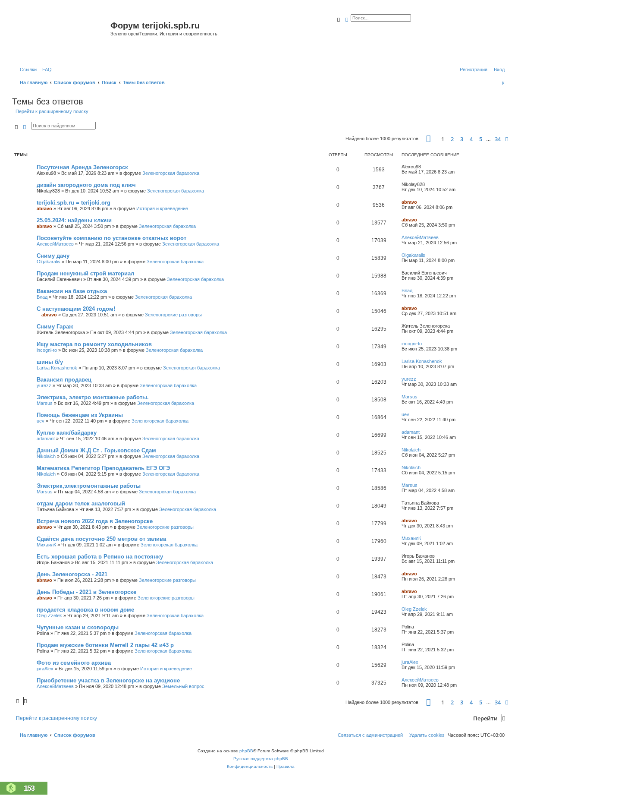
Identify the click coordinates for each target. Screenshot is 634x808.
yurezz (44, 385)
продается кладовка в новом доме (85, 609)
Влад (42, 297)
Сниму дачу (53, 255)
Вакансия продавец (64, 379)
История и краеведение (162, 208)
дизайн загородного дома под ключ (86, 185)
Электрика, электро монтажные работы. (93, 397)
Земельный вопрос (183, 686)
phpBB (246, 750)
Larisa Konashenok (57, 367)
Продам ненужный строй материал (85, 273)
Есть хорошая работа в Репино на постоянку (100, 556)
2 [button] (452, 139)
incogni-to (47, 350)
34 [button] (498, 139)
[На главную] (62, 36)
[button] (428, 138)
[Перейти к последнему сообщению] (424, 166)
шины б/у (50, 362)
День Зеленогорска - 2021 (72, 574)
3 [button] (461, 139)
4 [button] (471, 139)
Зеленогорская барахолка (170, 173)
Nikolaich (46, 456)
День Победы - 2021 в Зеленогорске (86, 592)
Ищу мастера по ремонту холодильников (94, 344)
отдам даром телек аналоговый (81, 503)
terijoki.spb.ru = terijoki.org (73, 202)
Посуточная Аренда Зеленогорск (82, 167)
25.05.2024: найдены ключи (74, 220)
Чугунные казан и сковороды (78, 627)
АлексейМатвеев (55, 243)
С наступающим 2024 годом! (76, 309)
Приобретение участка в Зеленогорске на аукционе (108, 680)
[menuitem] (45, 69)
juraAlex (45, 668)
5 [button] (480, 139)
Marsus (45, 403)
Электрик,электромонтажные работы (89, 486)
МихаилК (46, 544)
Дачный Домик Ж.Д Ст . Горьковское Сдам (96, 450)
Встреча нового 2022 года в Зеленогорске (95, 521)
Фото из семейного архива (74, 663)
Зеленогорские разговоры (173, 314)
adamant (46, 438)
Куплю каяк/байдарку (67, 432)
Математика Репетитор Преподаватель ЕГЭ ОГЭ (103, 468)
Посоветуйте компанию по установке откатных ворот (111, 238)
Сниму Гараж (55, 326)
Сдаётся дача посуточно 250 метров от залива (101, 539)
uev (40, 420)
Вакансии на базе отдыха (72, 291)
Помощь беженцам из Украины (80, 415)
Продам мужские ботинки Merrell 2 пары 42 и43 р (105, 645)
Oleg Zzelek (49, 615)
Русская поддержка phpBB (260, 758)
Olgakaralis (48, 261)
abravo (44, 208)
